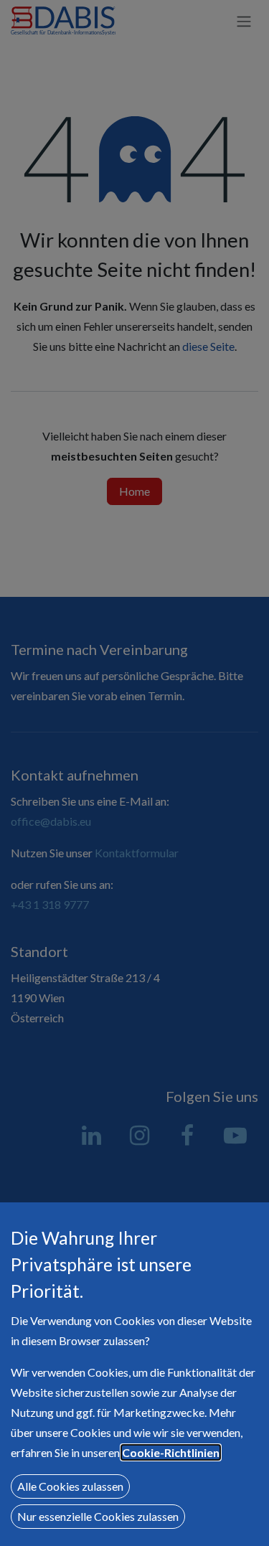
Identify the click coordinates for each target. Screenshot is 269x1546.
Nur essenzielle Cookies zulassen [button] (98, 1516)
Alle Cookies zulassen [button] (70, 1486)
